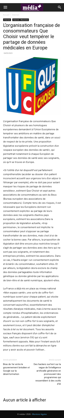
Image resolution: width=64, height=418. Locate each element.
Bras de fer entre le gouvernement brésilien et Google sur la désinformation (16, 369)
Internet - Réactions (20, 20)
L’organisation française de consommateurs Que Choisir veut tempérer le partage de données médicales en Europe (31, 36)
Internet (15, 14)
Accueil (6, 14)
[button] (5, 7)
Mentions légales (39, 414)
